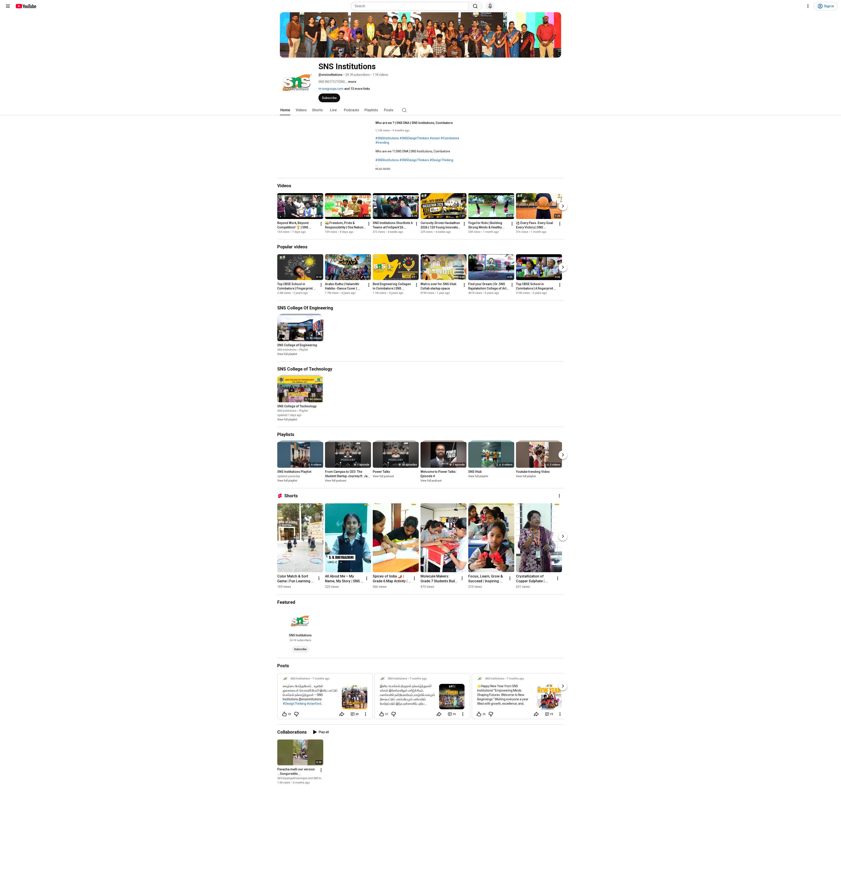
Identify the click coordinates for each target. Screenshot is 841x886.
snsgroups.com (332, 88)
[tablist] (420, 110)
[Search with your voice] (490, 6)
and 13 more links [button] (357, 88)
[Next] (562, 206)
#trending (382, 142)
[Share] (341, 714)
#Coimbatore (450, 138)
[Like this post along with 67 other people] (381, 714)
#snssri (435, 138)
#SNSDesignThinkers (414, 138)
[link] (325, 697)
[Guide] (8, 6)
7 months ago (321, 678)
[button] (382, 169)
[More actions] (321, 223)
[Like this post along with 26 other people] (478, 714)
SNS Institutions (287, 349)
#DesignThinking (441, 160)
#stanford (314, 703)
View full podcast (335, 480)
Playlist (303, 349)
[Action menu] (365, 714)
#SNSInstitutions (387, 138)
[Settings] (808, 6)
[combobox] (411, 6)
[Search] (475, 6)
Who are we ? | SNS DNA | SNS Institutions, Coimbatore (414, 123)
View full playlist (287, 354)
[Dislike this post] (296, 714)
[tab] (285, 110)
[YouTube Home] (25, 6)
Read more (382, 169)
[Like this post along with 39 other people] (284, 714)
